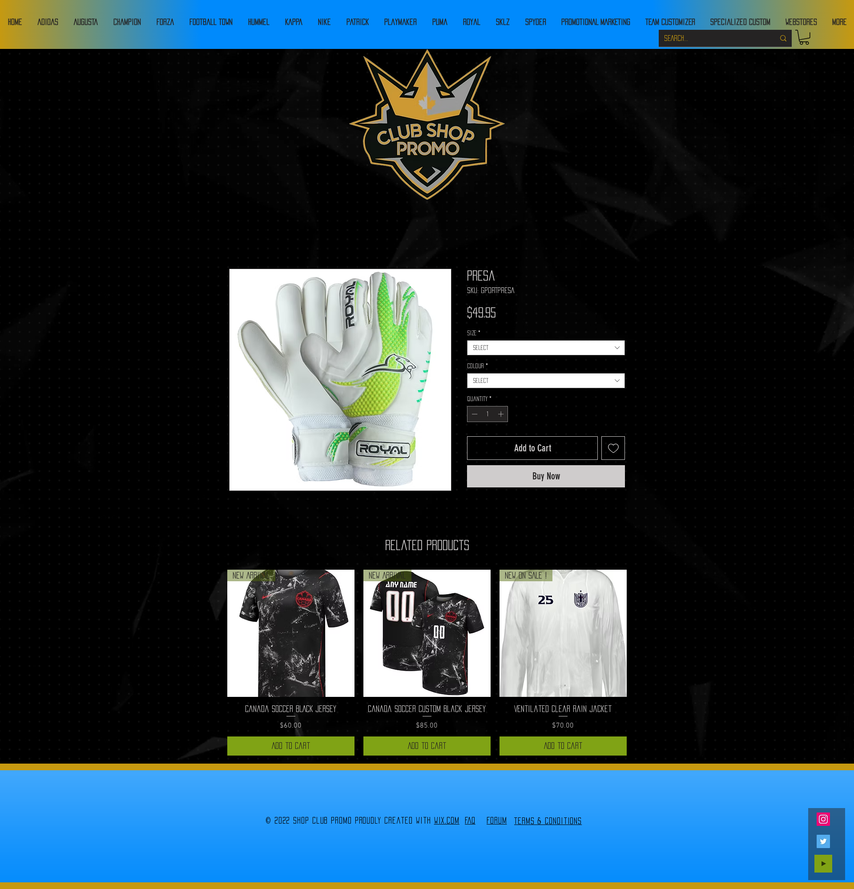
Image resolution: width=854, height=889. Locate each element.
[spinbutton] (487, 414)
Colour (477, 366)
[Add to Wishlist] (613, 448)
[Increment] (501, 414)
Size (473, 333)
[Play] (823, 864)
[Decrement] (473, 414)
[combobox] (546, 347)
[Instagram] (823, 819)
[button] (804, 37)
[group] (427, 662)
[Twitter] (823, 841)
